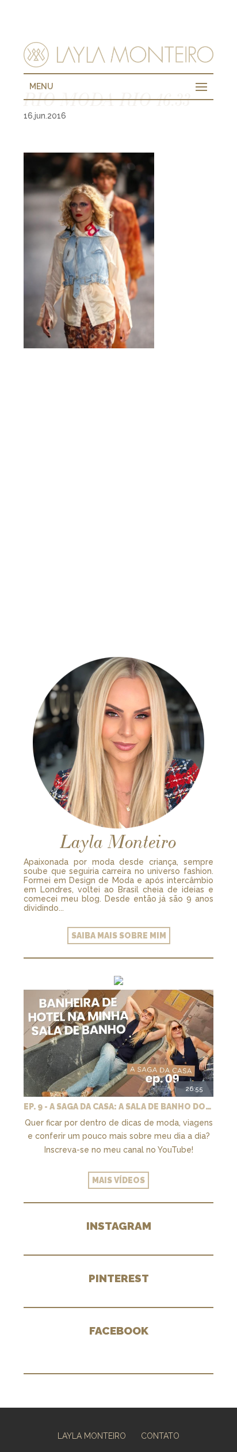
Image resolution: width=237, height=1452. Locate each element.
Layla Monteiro (92, 1435)
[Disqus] (118, 492)
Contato (160, 1435)
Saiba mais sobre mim (118, 935)
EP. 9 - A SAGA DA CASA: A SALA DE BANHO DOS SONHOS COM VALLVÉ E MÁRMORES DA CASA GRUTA (118, 1106)
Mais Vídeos (118, 1180)
